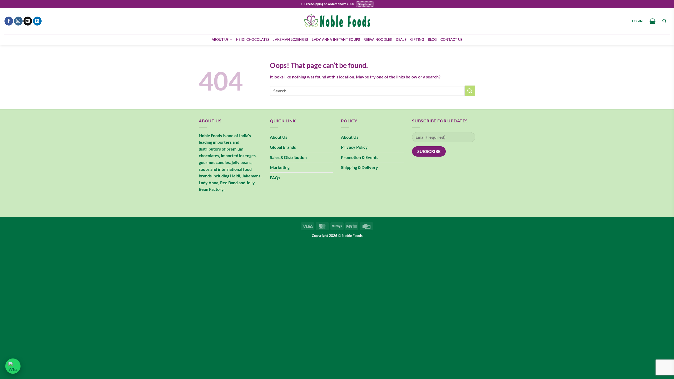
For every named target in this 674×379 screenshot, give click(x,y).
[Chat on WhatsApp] (13, 366)
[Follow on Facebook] (8, 21)
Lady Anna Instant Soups (336, 39)
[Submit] (470, 91)
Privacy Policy (354, 146)
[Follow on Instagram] (18, 21)
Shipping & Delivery (359, 167)
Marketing (280, 167)
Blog (432, 39)
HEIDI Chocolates (252, 39)
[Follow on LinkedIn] (37, 21)
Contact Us (451, 39)
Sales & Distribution (288, 157)
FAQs (275, 177)
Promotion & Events (359, 157)
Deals (401, 39)
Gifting (417, 39)
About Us (220, 39)
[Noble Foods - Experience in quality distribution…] (337, 21)
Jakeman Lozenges (290, 39)
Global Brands (283, 146)
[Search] (664, 21)
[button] (637, 21)
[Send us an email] (27, 21)
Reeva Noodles (378, 39)
